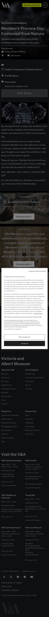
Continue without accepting (37, 271)
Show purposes (24, 337)
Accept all (24, 343)
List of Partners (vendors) (13, 329)
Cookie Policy (38, 313)
